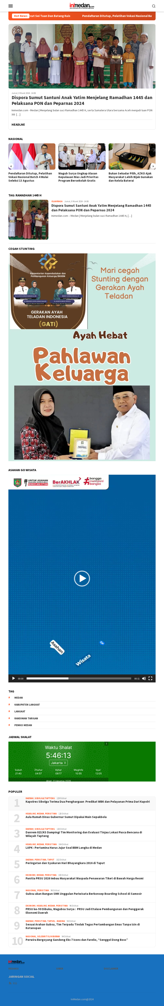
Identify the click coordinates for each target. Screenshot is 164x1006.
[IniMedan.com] (82, 5)
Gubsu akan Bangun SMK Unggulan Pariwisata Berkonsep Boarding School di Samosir (84, 894)
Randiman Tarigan (26, 718)
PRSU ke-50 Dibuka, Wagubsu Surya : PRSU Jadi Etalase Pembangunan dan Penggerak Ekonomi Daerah (85, 910)
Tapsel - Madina (56, 921)
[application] (82, 578)
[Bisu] (144, 678)
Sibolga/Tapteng (45, 798)
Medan (40, 813)
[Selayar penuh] (150, 678)
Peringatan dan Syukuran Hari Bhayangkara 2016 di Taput (65, 863)
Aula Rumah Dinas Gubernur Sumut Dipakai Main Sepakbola (66, 817)
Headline (31, 813)
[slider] (79, 678)
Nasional (31, 890)
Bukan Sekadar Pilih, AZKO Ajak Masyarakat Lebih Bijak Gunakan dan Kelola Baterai (131, 177)
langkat (19, 711)
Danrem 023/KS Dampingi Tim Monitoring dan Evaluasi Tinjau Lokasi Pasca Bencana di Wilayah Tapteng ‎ (84, 834)
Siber (59, 968)
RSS (15, 983)
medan (18, 697)
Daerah (30, 798)
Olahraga (56, 201)
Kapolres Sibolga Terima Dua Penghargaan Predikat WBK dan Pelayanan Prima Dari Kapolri (88, 801)
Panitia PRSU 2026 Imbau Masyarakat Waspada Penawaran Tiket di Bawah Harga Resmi (84, 878)
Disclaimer (111, 968)
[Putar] (14, 678)
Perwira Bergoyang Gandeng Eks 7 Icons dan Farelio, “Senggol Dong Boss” (77, 940)
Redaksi (13, 968)
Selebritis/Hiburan (48, 936)
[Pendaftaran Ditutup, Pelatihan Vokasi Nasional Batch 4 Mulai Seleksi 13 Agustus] (31, 156)
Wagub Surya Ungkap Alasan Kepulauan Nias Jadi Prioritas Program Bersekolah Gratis (78, 177)
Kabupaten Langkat (27, 704)
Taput (50, 859)
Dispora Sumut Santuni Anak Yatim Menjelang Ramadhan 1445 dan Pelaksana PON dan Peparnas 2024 (82, 100)
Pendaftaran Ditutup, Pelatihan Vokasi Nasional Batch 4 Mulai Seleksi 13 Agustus (93, 16)
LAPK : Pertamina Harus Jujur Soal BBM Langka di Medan (64, 847)
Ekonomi (31, 875)
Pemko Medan (23, 725)
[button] (82, 579)
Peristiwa (51, 813)
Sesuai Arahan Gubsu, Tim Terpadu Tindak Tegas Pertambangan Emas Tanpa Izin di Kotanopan (83, 926)
